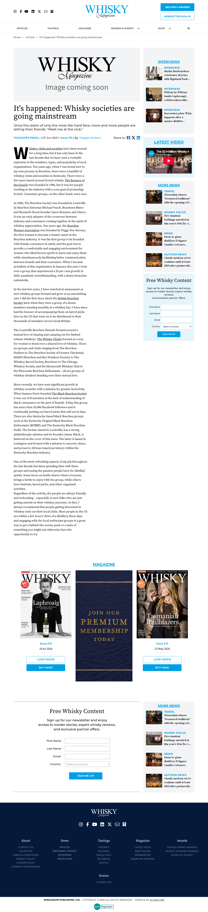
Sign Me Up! (169, 334)
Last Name (154, 313)
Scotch (104, 862)
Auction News (175, 254)
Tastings (53, 28)
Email (157, 320)
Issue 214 (46, 643)
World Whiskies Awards (182, 851)
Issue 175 (66, 137)
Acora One (157, 899)
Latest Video (169, 142)
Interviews (65, 854)
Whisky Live (104, 882)
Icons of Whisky (182, 855)
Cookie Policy (26, 862)
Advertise (25, 851)
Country (156, 326)
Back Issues (143, 851)
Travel (169, 191)
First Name (154, 307)
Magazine (85, 28)
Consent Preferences (25, 866)
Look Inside (46, 659)
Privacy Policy (25, 858)
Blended (104, 851)
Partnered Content (65, 851)
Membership (143, 855)
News (168, 233)
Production (64, 858)
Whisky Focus (175, 212)
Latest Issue (143, 847)
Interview (172, 68)
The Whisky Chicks (49, 339)
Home (17, 37)
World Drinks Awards (182, 847)
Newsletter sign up (177, 16)
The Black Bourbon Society (69, 393)
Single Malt (103, 855)
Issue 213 (162, 643)
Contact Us (25, 847)
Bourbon (104, 858)
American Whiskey (143, 858)
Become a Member (177, 7)
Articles (22, 28)
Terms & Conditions (26, 855)
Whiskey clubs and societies (46, 149)
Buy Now (46, 667)
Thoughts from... (28, 137)
